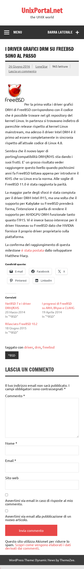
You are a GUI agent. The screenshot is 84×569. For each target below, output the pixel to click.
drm (38, 347)
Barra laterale (60, 32)
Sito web (12, 477)
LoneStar (42, 66)
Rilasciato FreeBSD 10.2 (21, 324)
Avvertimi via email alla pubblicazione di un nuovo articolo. (38, 517)
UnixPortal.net (42, 10)
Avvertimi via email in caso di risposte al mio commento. (39, 502)
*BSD (11, 355)
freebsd (48, 347)
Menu (17, 32)
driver (28, 347)
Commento (15, 395)
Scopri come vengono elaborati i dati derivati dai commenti (38, 546)
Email (10, 460)
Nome (11, 443)
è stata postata (32, 250)
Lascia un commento (22, 71)
